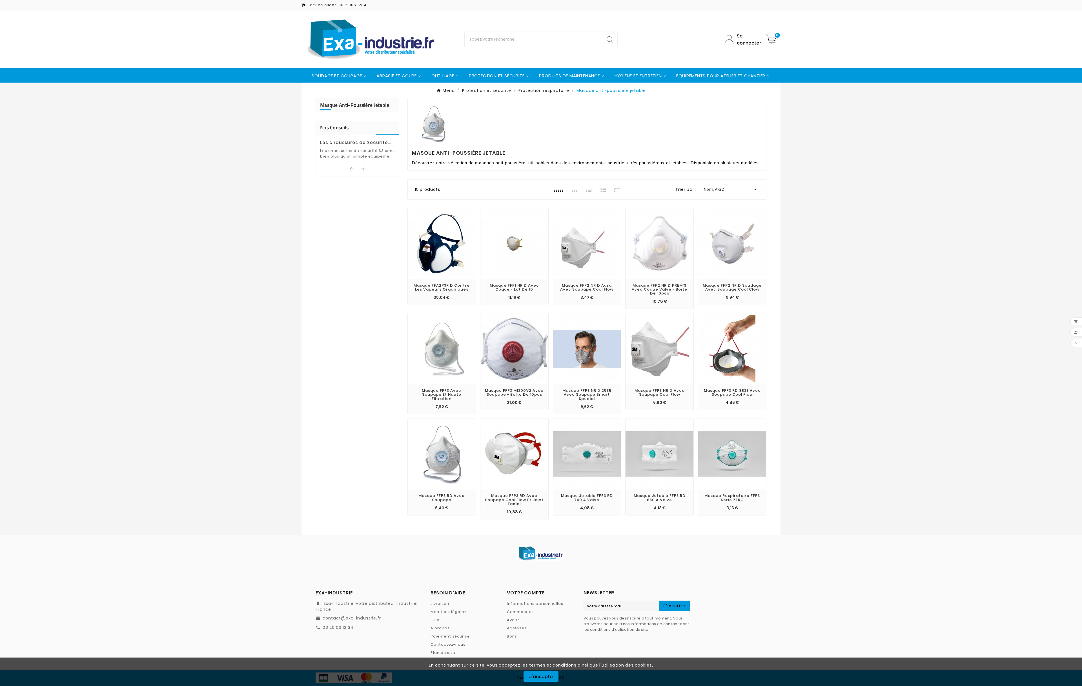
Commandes (520, 611)
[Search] (610, 39)
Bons (512, 636)
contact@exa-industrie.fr (352, 618)
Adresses (517, 628)
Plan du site (443, 652)
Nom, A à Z (731, 189)
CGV (435, 620)
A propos (440, 628)
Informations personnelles (535, 603)
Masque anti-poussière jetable (354, 105)
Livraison (440, 603)
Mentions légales (449, 611)
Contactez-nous (448, 644)
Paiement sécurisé (450, 636)
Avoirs (513, 620)
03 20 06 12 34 (338, 627)
